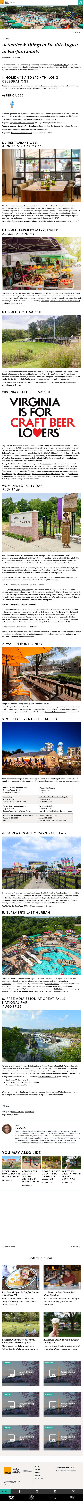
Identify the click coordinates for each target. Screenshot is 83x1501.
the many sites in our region (33, 634)
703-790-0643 (7, 1485)
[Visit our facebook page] (19, 1491)
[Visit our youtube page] (73, 1491)
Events (8, 1114)
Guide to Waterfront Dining (55, 711)
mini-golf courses (57, 379)
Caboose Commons (63, 450)
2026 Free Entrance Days (48, 1076)
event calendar (60, 64)
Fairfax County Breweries (48, 445)
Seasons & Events (17, 1111)
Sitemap (37, 1475)
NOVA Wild (58, 988)
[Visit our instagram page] (37, 1491)
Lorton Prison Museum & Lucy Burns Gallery (44, 594)
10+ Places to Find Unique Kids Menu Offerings (59, 1293)
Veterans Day (22, 1085)
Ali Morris (7, 57)
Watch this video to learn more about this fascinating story (29, 599)
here (20, 303)
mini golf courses (52, 983)
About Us (38, 1466)
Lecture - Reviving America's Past (23, 126)
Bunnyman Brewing (51, 471)
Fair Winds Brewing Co (68, 471)
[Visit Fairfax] (18, 1470)
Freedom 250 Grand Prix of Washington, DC (30, 129)
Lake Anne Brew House (41, 473)
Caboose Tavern (8, 453)
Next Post (74, 1246)
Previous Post (10, 1246)
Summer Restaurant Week (26, 206)
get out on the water (44, 986)
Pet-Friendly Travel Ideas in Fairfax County (11, 1174)
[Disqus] (41, 1220)
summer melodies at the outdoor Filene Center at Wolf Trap (25, 991)
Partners (37, 1472)
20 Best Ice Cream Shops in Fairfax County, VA (71, 1175)
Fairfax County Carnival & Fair (25, 119)
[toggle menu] (80, 2)
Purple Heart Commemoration (22, 122)
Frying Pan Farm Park (55, 893)
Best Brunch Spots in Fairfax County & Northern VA (20, 1293)
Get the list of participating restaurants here (19, 221)
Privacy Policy (39, 1478)
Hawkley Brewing (24, 473)
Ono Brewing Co (57, 473)
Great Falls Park (61, 1066)
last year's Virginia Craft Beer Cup (61, 455)
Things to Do (29, 1111)
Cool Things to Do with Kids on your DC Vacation (51, 1175)
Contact (37, 1469)
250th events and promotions (39, 116)
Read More (6, 1180)
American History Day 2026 (21, 132)
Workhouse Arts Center (20, 589)
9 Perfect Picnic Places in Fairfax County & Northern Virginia (18, 1341)
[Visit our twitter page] (55, 1491)
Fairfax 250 (47, 464)
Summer (15, 1114)
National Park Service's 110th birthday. (65, 1073)
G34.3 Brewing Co (9, 473)
